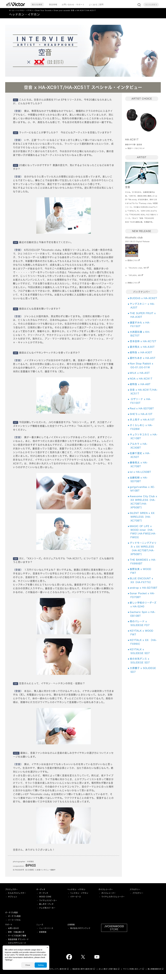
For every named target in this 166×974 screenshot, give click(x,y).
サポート (8, 925)
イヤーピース (75, 897)
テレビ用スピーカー (47, 908)
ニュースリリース (46, 928)
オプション (12, 897)
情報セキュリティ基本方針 (56, 969)
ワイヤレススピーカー (48, 900)
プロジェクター (11, 889)
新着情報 (42, 932)
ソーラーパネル (14, 920)
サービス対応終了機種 (17, 936)
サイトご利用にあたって (132, 969)
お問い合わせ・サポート (73, 4)
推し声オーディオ (46, 904)
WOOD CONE (45, 897)
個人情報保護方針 (154, 969)
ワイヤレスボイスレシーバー (113, 897)
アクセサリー (135, 889)
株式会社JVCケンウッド (80, 928)
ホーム (11, 10)
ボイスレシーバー (106, 889)
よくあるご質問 (96, 4)
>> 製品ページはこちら (134, 148)
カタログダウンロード (17, 943)
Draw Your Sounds (43, 10)
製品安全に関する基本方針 (82, 969)
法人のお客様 (150, 5)
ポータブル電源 (11, 912)
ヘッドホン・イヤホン (24, 10)
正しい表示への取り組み (108, 969)
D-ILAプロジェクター (17, 893)
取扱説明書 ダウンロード (18, 939)
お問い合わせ (13, 928)
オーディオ (40, 889)
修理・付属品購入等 (16, 932)
